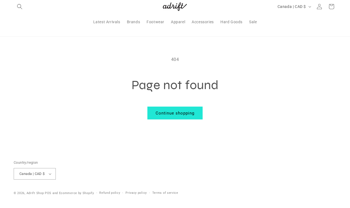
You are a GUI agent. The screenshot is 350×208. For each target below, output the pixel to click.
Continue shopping (175, 113)
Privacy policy (136, 193)
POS (48, 193)
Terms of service (165, 193)
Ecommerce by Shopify (76, 193)
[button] (20, 7)
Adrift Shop (35, 193)
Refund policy (109, 193)
